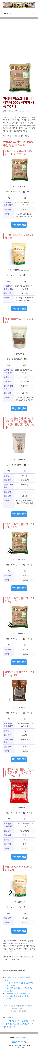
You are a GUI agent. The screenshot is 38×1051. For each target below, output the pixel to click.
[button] (33, 13)
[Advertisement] (19, 42)
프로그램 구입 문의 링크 (19, 1042)
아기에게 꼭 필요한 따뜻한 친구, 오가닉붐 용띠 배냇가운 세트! (19, 984)
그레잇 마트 (10, 1017)
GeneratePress (19, 1048)
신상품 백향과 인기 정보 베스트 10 (17, 993)
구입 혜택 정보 (19, 225)
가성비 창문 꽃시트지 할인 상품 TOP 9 (20, 1020)
